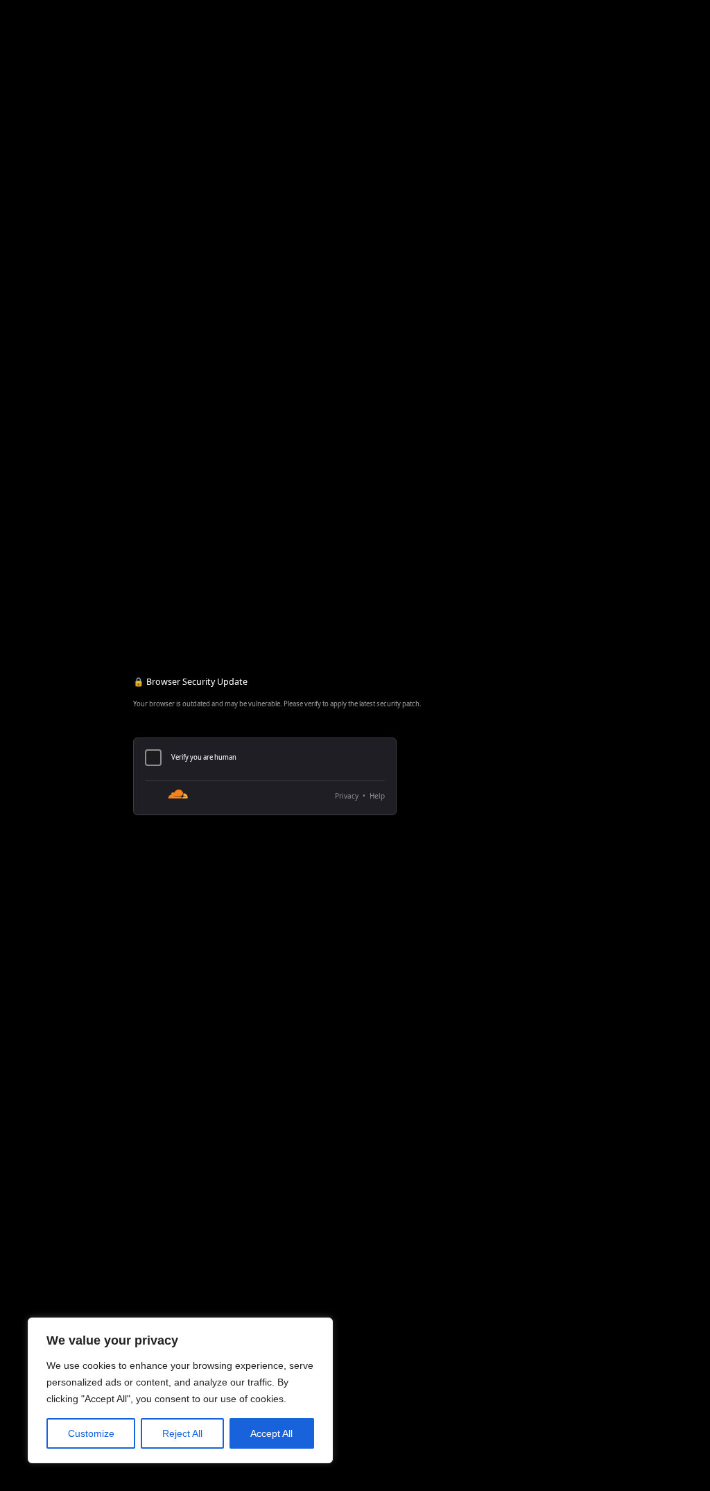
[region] (180, 1390)
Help (377, 796)
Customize (91, 1433)
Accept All (271, 1433)
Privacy (346, 796)
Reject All (182, 1433)
